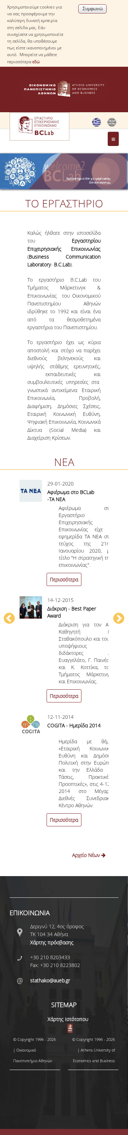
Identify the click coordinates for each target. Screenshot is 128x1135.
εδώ (36, 62)
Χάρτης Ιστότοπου (68, 1019)
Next (118, 619)
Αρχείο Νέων (86, 855)
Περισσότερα (64, 579)
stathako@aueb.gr (50, 980)
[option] (64, 658)
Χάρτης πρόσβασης (52, 942)
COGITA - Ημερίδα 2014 (74, 725)
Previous (9, 619)
